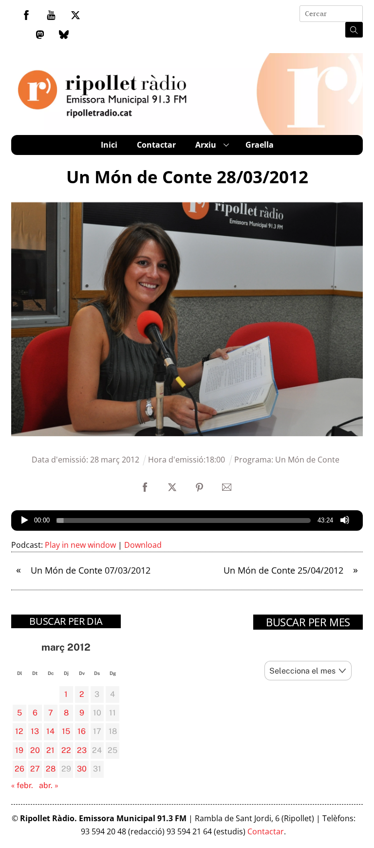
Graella (259, 144)
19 (19, 750)
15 (66, 731)
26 (19, 768)
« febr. (22, 785)
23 (82, 750)
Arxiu (205, 144)
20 (35, 750)
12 (19, 731)
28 (51, 768)
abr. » (48, 785)
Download (143, 545)
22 (66, 750)
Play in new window (80, 545)
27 (35, 768)
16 (81, 731)
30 (82, 768)
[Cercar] (354, 30)
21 (50, 750)
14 (50, 731)
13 (35, 731)
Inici (109, 144)
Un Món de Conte (307, 459)
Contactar (156, 144)
